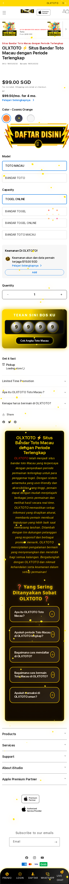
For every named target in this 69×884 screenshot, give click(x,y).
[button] (4, 12)
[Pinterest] (16, 422)
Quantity (8, 285)
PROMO (7, 877)
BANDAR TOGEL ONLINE (20, 223)
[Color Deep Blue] (19, 118)
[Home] (27, 11)
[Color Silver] (31, 118)
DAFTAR (33, 877)
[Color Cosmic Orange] (6, 118)
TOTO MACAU (14, 165)
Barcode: (23, 64)
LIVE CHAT (60, 877)
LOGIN (20, 877)
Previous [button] (3, 3)
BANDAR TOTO (15, 178)
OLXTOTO (21, 458)
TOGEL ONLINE (15, 199)
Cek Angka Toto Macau (34, 340)
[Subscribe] (56, 842)
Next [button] (65, 3)
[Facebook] (4, 422)
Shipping (19, 87)
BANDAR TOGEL (15, 211)
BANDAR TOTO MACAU (20, 234)
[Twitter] (10, 422)
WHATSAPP (47, 877)
